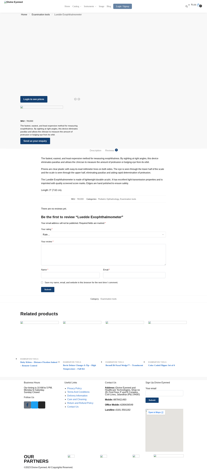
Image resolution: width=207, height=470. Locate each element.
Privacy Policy (74, 388)
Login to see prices (33, 99)
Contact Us (73, 407)
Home (24, 14)
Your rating (46, 229)
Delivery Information (77, 395)
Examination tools (41, 14)
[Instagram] (41, 404)
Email (106, 269)
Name (44, 269)
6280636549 (119, 405)
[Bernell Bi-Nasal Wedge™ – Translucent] (125, 340)
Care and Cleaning (76, 399)
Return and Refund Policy (80, 403)
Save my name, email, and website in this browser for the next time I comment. (81, 282)
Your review (47, 241)
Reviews (109, 150)
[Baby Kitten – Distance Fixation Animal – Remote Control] (39, 338)
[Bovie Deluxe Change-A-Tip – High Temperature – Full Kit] (82, 340)
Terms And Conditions (78, 392)
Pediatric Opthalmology (108, 199)
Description (95, 150)
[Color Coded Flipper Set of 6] (167, 340)
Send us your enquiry (35, 141)
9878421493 (115, 399)
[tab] (95, 150)
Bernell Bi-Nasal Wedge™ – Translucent (124, 365)
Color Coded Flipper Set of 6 (161, 365)
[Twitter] (34, 404)
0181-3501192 (117, 410)
